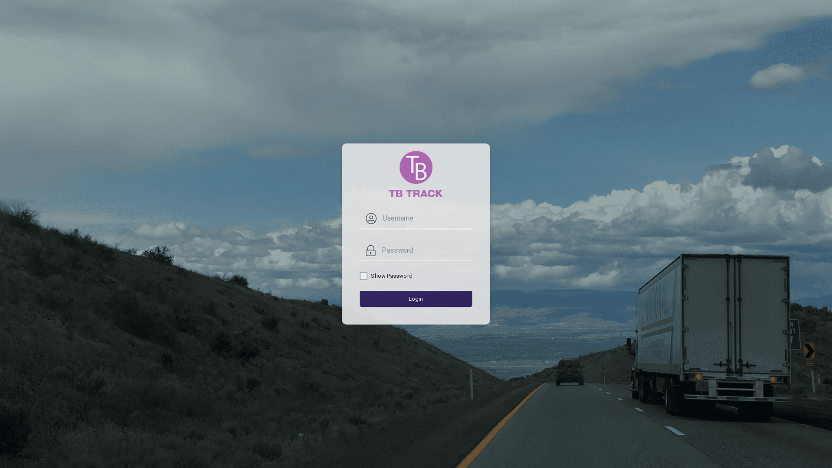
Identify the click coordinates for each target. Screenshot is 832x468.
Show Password (391, 276)
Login (416, 299)
